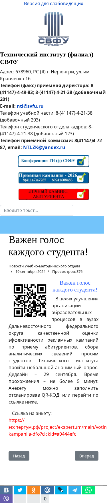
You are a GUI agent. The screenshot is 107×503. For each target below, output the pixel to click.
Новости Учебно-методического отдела (44, 266)
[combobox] (36, 210)
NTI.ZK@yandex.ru (44, 147)
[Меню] (17, 225)
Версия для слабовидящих (53, 3)
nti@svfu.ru (30, 106)
